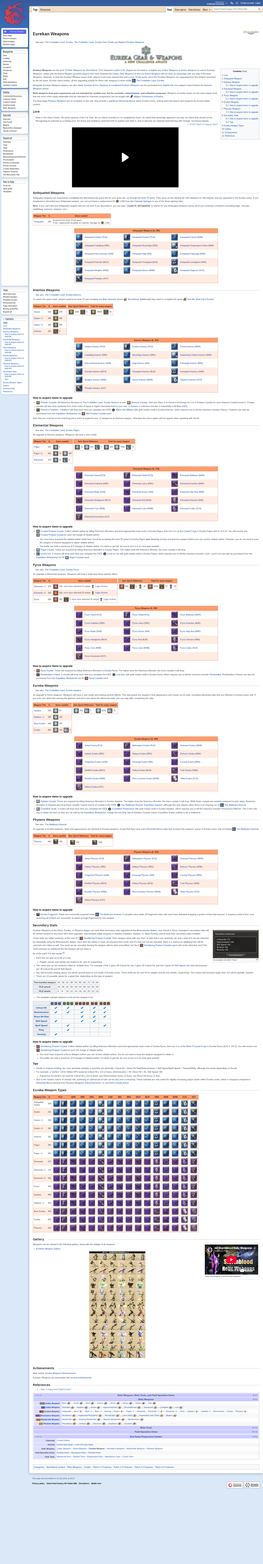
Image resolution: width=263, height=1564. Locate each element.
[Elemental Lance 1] (91, 1170)
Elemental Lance (139, 483)
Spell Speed (41, 1025)
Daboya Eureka (139, 754)
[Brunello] (166, 1211)
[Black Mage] (101, 1003)
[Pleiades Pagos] (193, 1145)
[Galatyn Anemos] (79, 346)
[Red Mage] (108, 1003)
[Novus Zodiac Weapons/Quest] (118, 1403)
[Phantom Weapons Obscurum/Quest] (103, 1424)
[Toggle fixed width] (237, 3)
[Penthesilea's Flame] (66, 599)
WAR (200, 237)
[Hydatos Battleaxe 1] (73, 1203)
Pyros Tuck (90, 648)
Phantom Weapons (51, 1424)
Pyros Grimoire (186, 639)
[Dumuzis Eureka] (174, 753)
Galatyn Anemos (92, 346)
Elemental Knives (140, 492)
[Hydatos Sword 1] (56, 1203)
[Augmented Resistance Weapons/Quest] (100, 1415)
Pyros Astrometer (92, 656)
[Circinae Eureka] (174, 762)
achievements (132, 93)
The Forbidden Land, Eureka (59, 42)
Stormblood (91, 70)
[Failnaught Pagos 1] (129, 1153)
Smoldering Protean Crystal (53, 1046)
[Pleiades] (193, 1112)
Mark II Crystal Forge (196, 1046)
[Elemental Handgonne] (79, 500)
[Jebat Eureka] (174, 778)
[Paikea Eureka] (127, 770)
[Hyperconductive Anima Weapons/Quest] (119, 1407)
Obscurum (97, 1424)
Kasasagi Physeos (140, 875)
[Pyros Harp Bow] (174, 631)
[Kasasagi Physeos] (127, 875)
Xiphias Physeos (92, 867)
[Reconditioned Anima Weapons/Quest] (139, 1407)
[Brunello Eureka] (79, 778)
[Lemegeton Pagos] (156, 1145)
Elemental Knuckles (189, 483)
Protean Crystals (48, 402)
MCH (105, 262)
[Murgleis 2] (166, 1128)
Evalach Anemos (139, 346)
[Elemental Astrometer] (79, 516)
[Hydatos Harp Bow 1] (129, 1203)
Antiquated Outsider (93, 262)
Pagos (37, 447)
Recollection (110, 1415)
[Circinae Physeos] (174, 875)
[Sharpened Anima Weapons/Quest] (155, 1407)
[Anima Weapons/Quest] (98, 1407)
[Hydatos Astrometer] (193, 1194)
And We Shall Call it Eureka (200, 299)
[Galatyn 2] (56, 1128)
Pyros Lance (138, 623)
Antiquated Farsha (188, 237)
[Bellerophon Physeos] (127, 858)
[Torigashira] (110, 1211)
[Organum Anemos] (174, 380)
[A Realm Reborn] (42, 1403)
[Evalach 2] (64, 1128)
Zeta (150, 1403)
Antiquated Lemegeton (190, 262)
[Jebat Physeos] (174, 891)
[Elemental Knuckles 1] (101, 1170)
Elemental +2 (40, 593)
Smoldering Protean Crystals (97, 938)
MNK (211, 245)
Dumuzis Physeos (188, 867)
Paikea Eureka (138, 770)
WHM (151, 270)
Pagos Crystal (47, 549)
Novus (113, 1403)
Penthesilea (215, 674)
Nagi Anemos (138, 363)
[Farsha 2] (73, 1128)
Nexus (125, 1403)
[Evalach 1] (64, 1120)
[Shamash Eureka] (174, 745)
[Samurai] (87, 1003)
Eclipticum (113, 1424)
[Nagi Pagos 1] (119, 1153)
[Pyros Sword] (79, 614)
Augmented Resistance (88, 1415)
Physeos (38, 841)
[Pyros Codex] (174, 648)
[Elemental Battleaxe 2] (73, 1178)
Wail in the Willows (124, 409)
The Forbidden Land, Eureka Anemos (63, 295)
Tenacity (41, 1034)
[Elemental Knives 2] (119, 1178)
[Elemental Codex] (174, 508)
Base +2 (98, 1411)
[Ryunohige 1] (91, 1120)
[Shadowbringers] (38, 1416)
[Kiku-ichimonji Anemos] (79, 363)
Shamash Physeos (188, 858)
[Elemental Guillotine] (79, 483)
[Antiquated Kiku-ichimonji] (79, 253)
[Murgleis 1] (166, 1120)
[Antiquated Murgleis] (79, 270)
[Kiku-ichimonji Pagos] (110, 1145)
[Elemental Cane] (127, 508)
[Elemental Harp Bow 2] (129, 1178)
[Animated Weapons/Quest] (72, 1407)
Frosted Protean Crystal (51, 531)
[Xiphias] (82, 1211)
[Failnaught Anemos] (174, 363)
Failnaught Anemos (188, 363)
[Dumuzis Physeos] (174, 867)
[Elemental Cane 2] (175, 1178)
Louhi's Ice (45, 553)
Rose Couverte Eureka (142, 778)
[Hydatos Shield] (64, 1194)
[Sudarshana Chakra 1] (101, 1120)
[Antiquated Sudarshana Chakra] (174, 245)
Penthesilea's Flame (50, 674)
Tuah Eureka (185, 770)
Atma (88, 1403)
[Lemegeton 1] (156, 1120)
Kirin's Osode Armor (119, 1083)
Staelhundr (168, 85)
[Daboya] (91, 1211)
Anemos (37, 331)
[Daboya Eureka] (127, 753)
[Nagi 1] (119, 1120)
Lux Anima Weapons (150, 73)
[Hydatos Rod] (147, 1194)
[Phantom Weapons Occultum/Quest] (134, 1424)
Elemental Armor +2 (94, 1083)
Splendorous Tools (112, 1457)
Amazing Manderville (87, 1419)
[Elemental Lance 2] (91, 1178)
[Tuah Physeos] (174, 883)
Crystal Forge (189, 531)
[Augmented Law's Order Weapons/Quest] (161, 1415)
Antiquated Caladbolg (94, 245)
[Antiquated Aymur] (127, 270)
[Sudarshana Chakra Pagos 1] (101, 1153)
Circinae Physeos (188, 875)
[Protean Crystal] (55, 312)
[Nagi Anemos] (127, 363)
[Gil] (117, 201)
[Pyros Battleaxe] (174, 614)
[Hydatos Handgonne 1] (138, 1203)
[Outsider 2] (138, 1128)
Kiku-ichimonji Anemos (95, 363)
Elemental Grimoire (188, 500)
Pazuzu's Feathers (49, 409)
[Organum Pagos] (184, 1145)
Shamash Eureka (187, 745)
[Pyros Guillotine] (79, 623)
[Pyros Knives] (127, 631)
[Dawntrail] (41, 1424)
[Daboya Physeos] (127, 867)
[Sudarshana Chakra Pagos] (101, 1145)
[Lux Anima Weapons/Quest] (180, 1407)
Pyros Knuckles (187, 623)
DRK (107, 245)
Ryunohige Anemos (140, 355)
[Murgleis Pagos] (166, 1145)
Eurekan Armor (91, 85)
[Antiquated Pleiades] (79, 278)
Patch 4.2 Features (102, 1467)
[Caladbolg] (82, 1112)
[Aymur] (175, 1112)
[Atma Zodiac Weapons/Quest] (92, 1403)
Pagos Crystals (76, 557)
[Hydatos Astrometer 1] (193, 1203)
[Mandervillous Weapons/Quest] (141, 1419)
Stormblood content (55, 1467)
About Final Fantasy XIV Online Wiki (61, 1483)
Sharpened (148, 1407)
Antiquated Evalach (141, 237)
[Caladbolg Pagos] (82, 1145)
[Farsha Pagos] (73, 1145)
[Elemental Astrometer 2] (193, 1178)
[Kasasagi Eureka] (127, 762)
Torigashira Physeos (94, 875)
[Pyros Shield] (127, 614)
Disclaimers (84, 1483)
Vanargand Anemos (140, 371)
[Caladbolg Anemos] (79, 355)
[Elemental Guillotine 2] (82, 1178)
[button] (207, 9)
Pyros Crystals (96, 678)
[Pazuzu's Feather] (55, 331)
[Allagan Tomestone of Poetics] (131, 96)
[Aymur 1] (175, 1120)
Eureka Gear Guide (65, 1445)
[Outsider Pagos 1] (138, 1153)
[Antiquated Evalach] (127, 237)
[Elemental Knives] (127, 492)
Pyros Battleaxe (187, 615)
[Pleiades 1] (193, 1120)
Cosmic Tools (127, 1457)
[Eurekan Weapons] (80, 1411)
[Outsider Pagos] (138, 1145)
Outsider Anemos (92, 371)
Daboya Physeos (139, 867)
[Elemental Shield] (127, 475)
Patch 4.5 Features (164, 1467)
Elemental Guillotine (93, 483)
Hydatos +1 (39, 717)
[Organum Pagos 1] (184, 1153)
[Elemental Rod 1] (147, 1170)
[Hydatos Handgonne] (138, 1194)
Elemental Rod (138, 500)
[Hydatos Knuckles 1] (101, 1203)
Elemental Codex (187, 508)
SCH (202, 270)
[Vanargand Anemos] (127, 371)
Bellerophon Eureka (141, 745)
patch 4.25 (120, 70)
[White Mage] (64, 1003)
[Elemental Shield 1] (64, 1170)
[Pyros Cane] (127, 648)
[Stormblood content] (251, 32)
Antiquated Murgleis (93, 270)
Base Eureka (39, 723)
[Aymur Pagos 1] (175, 1153)
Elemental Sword (92, 475)
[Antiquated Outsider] (79, 262)
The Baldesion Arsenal (235, 805)
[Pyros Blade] (79, 631)
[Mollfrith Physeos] (79, 883)
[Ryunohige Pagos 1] (91, 1153)
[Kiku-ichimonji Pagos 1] (110, 1153)
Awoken (80, 1407)
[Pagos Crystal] (65, 453)
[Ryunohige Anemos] (127, 355)
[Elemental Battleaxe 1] (73, 1170)
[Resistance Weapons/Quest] (73, 1415)
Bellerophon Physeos (141, 858)
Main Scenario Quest (113, 299)
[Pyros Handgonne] (79, 639)
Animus (100, 1403)
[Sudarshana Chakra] (101, 1112)
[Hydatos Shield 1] (64, 1203)
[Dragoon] (80, 1003)
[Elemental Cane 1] (175, 1170)
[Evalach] (64, 1112)
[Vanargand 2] (147, 1128)
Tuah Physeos (186, 883)
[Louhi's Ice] (65, 460)
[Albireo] (193, 1211)
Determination (41, 1012)
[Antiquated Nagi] (127, 253)
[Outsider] (138, 1112)
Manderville (67, 1419)
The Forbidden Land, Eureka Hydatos (63, 690)
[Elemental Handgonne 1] (138, 1170)
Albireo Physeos (92, 900)
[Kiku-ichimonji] (110, 1112)
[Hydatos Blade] (110, 1194)
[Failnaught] (129, 1112)
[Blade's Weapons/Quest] (175, 1415)
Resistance (66, 1415)
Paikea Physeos (139, 883)
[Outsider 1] (138, 1120)
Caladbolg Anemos (93, 355)
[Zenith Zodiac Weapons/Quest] (81, 1403)
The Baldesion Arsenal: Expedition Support (141, 805)
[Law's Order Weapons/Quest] (134, 1415)
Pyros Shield (138, 615)
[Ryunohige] (91, 1112)
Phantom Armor (94, 1453)
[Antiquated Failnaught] (174, 253)
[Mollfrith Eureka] (79, 770)
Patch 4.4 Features (144, 1467)
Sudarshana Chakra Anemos (192, 355)
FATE (184, 406)
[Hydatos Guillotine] (82, 1194)
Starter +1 (38, 318)
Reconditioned (130, 1407)
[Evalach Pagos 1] (64, 1153)
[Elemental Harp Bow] (174, 492)
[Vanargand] (147, 1112)
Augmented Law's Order (149, 1415)
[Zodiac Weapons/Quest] (68, 1403)
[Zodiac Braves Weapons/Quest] (143, 1403)
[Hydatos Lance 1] (91, 1203)
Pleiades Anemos (92, 388)
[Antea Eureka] (79, 745)
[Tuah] (156, 1211)
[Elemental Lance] (127, 483)
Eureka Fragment (48, 914)
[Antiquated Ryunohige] (127, 245)
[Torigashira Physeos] (79, 875)
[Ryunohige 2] (91, 1128)
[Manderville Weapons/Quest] (74, 1419)
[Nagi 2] (119, 1128)
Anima (93, 1407)
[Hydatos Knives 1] (119, 1203)
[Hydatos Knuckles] (101, 1194)
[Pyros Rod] (127, 639)
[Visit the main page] (14, 13)
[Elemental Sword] (79, 475)
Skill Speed (180, 965)
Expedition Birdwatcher (67, 413)
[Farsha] (73, 1112)
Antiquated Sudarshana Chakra (194, 245)
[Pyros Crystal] (55, 586)
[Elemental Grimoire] (174, 500)
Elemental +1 (40, 586)
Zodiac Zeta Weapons (123, 73)
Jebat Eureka (186, 778)
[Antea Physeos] (79, 858)
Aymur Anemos (139, 380)
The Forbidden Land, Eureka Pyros (62, 569)
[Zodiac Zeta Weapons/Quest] (154, 1403)
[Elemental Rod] (127, 500)
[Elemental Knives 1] (119, 1170)
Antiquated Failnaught (189, 254)
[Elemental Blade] (79, 492)
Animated (66, 1407)
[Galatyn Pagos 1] (56, 1153)
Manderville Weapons (50, 1420)
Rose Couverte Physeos (143, 892)
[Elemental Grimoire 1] (156, 1170)
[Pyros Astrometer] (79, 656)
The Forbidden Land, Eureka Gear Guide (94, 42)
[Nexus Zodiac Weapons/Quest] (130, 1403)
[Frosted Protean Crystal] (55, 447)
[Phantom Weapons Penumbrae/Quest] (74, 1424)
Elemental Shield (139, 475)
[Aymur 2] (175, 1128)
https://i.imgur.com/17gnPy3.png (55, 1389)
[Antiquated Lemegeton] (174, 262)
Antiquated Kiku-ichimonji (96, 254)
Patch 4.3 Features (123, 1467)
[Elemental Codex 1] (184, 1170)
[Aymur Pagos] (175, 1145)
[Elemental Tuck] (79, 508)
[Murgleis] (166, 1112)
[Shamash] (73, 1211)
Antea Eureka (91, 745)
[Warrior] (55, 1003)
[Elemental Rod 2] (147, 1178)
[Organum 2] (184, 1128)
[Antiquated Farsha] (174, 237)
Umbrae (82, 1424)
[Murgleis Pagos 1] (166, 1153)
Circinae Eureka (187, 762)
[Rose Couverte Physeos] (127, 891)
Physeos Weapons (57, 101)
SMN (203, 262)
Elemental (38, 460)
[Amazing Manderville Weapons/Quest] (98, 1419)
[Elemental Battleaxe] (174, 475)
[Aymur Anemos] (127, 380)
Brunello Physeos (92, 892)
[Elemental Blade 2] (110, 1178)
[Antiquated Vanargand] (127, 262)
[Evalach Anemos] (127, 346)
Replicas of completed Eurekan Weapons (119, 85)
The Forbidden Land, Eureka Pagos (62, 430)
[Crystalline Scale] (66, 730)
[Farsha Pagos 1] (73, 1153)
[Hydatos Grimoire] (156, 1194)
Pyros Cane (137, 648)
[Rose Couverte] (175, 1211)
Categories (39, 1467)
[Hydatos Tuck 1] (166, 1203)
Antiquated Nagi (139, 254)
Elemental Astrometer (94, 517)
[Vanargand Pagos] (147, 1145)
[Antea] (56, 1211)
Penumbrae (67, 1424)
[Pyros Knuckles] (174, 623)
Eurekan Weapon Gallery (48, 1248)
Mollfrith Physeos (92, 883)
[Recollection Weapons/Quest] (117, 1415)
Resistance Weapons (50, 1416)
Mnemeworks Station (147, 930)
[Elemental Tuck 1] (166, 1170)
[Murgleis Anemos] (79, 380)
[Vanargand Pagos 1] (147, 1153)
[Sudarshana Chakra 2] (101, 1128)
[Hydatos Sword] (56, 1194)
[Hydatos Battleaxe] (73, 1194)
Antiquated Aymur (140, 270)
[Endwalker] (38, 1420)
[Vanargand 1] (147, 1120)
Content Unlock (63, 1440)
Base (64, 1403)
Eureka (134, 406)
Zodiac (138, 1403)
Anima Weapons (189, 70)
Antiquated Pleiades (93, 278)
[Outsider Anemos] (79, 371)
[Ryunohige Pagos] (91, 1145)
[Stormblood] (41, 1411)
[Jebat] (184, 1211)
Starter (37, 312)
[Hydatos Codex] (184, 1194)
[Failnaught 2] (129, 1128)
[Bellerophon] (64, 1211)
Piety (41, 1030)
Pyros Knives (138, 631)
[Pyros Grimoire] (174, 639)
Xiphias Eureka (91, 754)
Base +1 (88, 1411)
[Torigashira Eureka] (79, 762)
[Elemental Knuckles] (174, 483)
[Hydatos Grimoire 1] (156, 1203)
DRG (155, 245)
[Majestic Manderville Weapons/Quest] (123, 1419)
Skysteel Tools (79, 1457)
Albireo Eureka (91, 787)
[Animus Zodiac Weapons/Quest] (105, 1403)
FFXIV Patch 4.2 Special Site (203, 124)
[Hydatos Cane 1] (175, 1203)
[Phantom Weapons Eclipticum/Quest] (119, 1424)
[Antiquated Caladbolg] (79, 245)
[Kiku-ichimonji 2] (110, 1128)
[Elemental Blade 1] (110, 1170)
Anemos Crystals (139, 402)
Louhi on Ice (113, 553)
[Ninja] (83, 1003)
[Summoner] (104, 1003)
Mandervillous (133, 1419)
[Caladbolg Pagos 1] (82, 1153)
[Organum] (184, 1112)
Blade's (169, 1415)
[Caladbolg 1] (82, 1120)
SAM (110, 254)
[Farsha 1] (73, 1120)
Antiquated (38, 222)
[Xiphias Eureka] (79, 753)
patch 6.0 (46, 953)
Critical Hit (124, 965)
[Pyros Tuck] (79, 648)
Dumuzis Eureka (187, 754)
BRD (203, 254)
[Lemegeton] (156, 1112)
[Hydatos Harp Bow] (129, 1194)
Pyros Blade (90, 631)
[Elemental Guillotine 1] (82, 1170)
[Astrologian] (71, 1003)
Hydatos (37, 710)
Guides (87, 1467)
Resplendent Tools (95, 1457)
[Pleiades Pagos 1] (193, 1153)
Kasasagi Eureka (139, 762)
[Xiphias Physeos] (79, 867)
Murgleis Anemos (92, 380)
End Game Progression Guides (146, 1436)
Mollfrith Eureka (92, 770)
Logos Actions (101, 586)
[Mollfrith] (138, 1211)
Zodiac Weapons (170, 70)
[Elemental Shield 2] (64, 1178)
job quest (142, 77)
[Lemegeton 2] (156, 1128)
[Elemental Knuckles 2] (101, 1178)
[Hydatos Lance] (91, 1194)
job (74, 997)
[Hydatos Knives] (119, 1194)
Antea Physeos (91, 858)
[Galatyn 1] (56, 1120)
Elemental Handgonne (94, 500)
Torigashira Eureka (93, 762)
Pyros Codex (186, 648)
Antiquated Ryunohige (142, 245)
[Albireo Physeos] (79, 900)
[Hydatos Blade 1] (110, 1203)
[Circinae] (129, 1211)
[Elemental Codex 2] (184, 1178)
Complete (164, 1407)
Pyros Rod (137, 639)
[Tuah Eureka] (174, 770)
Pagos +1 (38, 453)
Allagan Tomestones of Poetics (148, 96)
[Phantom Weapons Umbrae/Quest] (88, 1424)
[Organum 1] (184, 1120)
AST (106, 278)
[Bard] (92, 1003)
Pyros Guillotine (92, 623)
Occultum (128, 1424)
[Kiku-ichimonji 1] (110, 1120)
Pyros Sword (90, 615)
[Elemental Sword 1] (56, 1170)
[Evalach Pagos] (64, 1145)
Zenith (76, 1403)
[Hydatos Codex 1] (184, 1203)
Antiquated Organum (189, 270)
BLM (155, 262)
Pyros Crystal (46, 670)
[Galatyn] (56, 1112)
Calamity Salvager (143, 201)
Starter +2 (38, 325)
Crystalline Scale (48, 808)
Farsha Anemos (187, 346)
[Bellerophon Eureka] (127, 745)
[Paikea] (147, 1211)
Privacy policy (38, 1483)
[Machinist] (96, 1003)
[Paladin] (52, 1003)
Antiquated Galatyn (93, 237)
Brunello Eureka (92, 778)
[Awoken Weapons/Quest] (86, 1407)
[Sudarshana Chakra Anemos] (174, 355)
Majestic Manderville (112, 1419)
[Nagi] (119, 1112)
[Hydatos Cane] (175, 1194)
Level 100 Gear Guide (84, 1445)
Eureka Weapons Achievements (60, 1373)
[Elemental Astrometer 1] (193, 1170)
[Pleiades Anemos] (79, 388)
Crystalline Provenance (123, 808)
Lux (176, 1407)
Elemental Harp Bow (189, 492)
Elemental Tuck (92, 508)
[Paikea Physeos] (127, 883)
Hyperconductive (110, 1407)
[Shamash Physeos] (174, 858)
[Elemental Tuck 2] (166, 1178)
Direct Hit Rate (41, 1016)
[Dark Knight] (59, 1003)
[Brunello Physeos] (79, 891)
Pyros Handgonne (92, 639)
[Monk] (76, 1003)
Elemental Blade (92, 492)
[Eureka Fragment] (55, 841)
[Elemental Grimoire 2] (156, 1178)
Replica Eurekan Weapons (131, 42)
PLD (105, 237)
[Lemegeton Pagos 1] (156, 1153)
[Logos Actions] (93, 586)
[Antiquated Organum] (174, 270)
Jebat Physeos (186, 892)
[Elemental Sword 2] (56, 1178)
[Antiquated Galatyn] (79, 237)
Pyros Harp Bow (187, 631)
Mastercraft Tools (64, 1457)
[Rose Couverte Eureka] (127, 778)
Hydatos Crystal (48, 801)
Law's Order (127, 1415)
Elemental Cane (139, 508)
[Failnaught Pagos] (129, 1145)
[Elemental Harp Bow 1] (129, 1170)
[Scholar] (68, 1003)
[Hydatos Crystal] (55, 710)
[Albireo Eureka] (79, 787)
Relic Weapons (75, 70)
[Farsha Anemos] (174, 346)
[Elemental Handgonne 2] (138, 1178)
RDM (105, 270)
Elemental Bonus (127, 101)
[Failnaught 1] (129, 1120)
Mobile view (96, 1483)
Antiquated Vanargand (142, 262)
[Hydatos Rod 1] (147, 1203)
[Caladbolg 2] (82, 1128)
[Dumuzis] (101, 1211)
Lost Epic (120, 674)
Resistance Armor (78, 1453)
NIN (149, 254)
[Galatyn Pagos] (56, 1145)
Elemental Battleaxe (189, 475)
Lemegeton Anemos (189, 371)
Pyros (36, 599)
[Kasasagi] (119, 1211)
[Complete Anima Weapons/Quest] (170, 1407)
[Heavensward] (43, 1407)
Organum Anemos (188, 380)
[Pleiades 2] (193, 1128)
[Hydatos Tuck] (166, 1194)
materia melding (53, 1068)
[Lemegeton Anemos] (174, 371)
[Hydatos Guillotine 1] (82, 1203)
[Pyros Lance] (127, 623)
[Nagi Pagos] (119, 1145)
